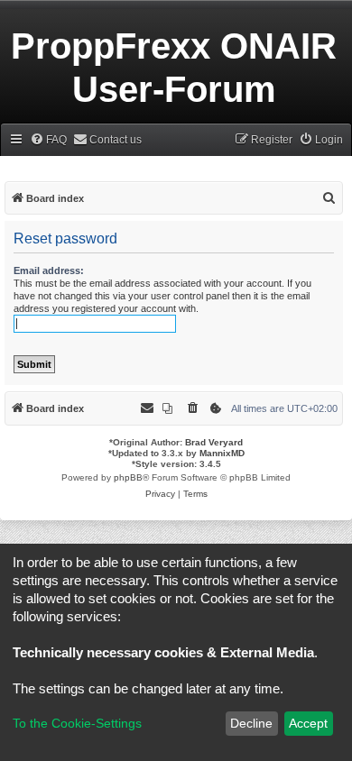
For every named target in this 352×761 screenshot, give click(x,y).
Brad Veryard (214, 442)
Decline (251, 723)
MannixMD (222, 453)
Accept (308, 723)
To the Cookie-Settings (77, 723)
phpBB (128, 477)
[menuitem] (48, 140)
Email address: (49, 270)
